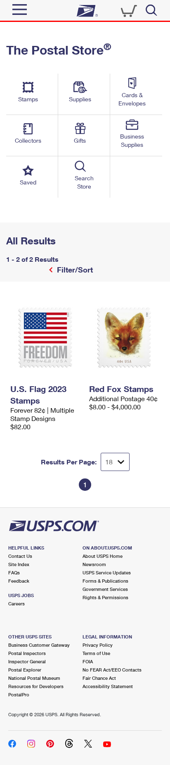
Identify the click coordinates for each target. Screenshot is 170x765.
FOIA (88, 661)
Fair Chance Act (99, 678)
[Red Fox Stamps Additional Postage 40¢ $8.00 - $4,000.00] (124, 337)
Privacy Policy (98, 645)
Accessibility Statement (108, 686)
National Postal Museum (34, 678)
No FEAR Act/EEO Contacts (112, 669)
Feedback (18, 580)
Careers (16, 603)
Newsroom (94, 564)
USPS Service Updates (107, 572)
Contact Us (20, 556)
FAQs (14, 572)
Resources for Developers (36, 686)
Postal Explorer (24, 669)
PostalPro (18, 694)
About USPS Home (103, 556)
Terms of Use (96, 653)
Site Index (18, 564)
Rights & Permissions (105, 597)
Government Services (105, 589)
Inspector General (27, 661)
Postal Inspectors (27, 653)
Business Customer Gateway (39, 645)
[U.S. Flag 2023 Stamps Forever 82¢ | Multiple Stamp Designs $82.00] (45, 337)
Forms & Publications (105, 580)
